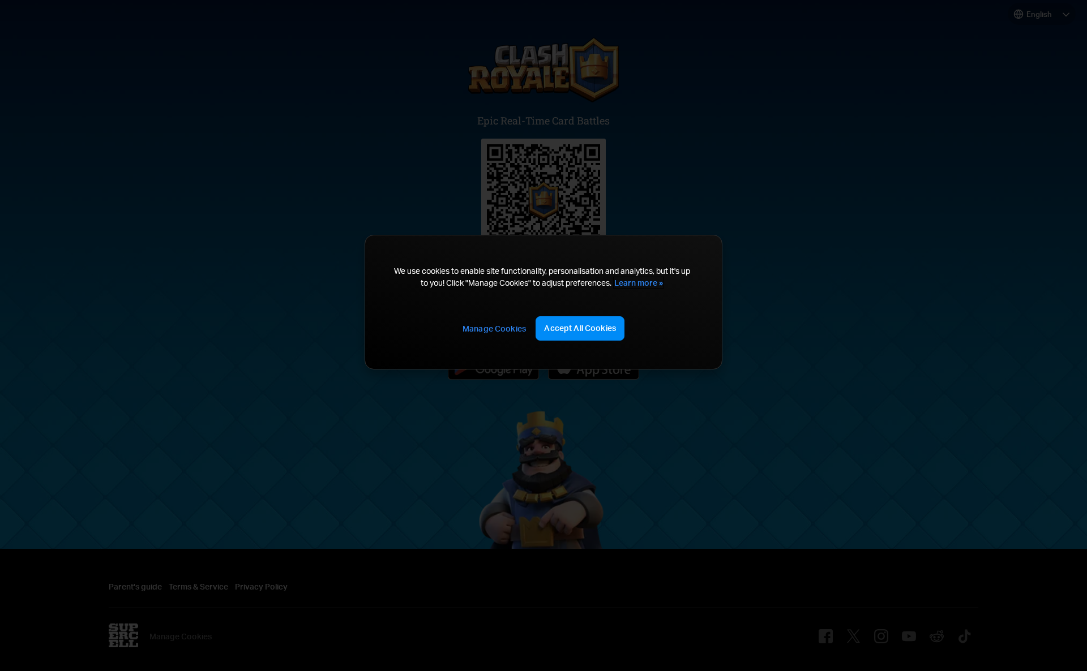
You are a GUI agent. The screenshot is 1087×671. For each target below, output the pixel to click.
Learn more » (638, 282)
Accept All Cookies (580, 328)
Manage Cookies (494, 328)
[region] (543, 302)
